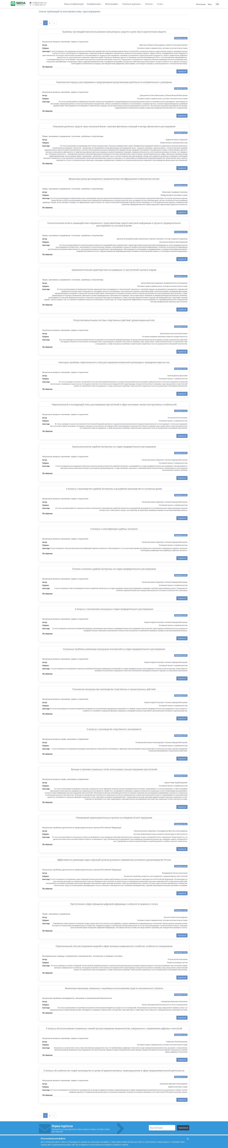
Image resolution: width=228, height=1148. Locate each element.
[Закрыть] (188, 1139)
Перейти (181, 71)
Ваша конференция (74, 3)
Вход (210, 4)
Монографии (111, 3)
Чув (217, 4)
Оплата (148, 3)
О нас (160, 3)
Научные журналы (131, 3)
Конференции (94, 3)
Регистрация (201, 4)
